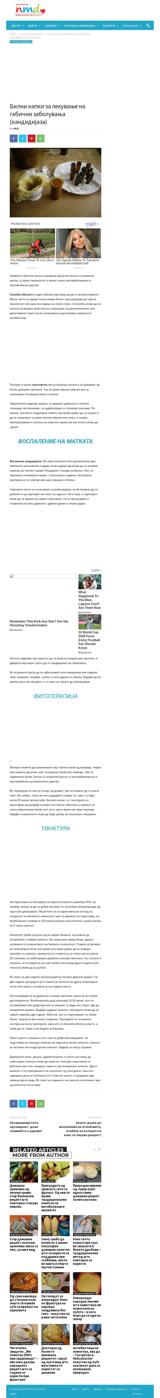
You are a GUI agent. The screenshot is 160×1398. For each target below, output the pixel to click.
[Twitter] (23, 138)
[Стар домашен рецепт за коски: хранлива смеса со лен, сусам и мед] (24, 1225)
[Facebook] (14, 138)
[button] (148, 25)
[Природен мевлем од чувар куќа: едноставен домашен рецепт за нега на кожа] (87, 1171)
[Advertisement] (55, 73)
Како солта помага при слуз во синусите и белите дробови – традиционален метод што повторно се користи (87, 1251)
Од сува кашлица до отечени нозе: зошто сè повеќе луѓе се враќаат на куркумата (24, 1303)
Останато (130, 25)
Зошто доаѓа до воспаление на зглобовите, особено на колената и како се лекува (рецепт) (80, 1129)
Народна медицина (79, 25)
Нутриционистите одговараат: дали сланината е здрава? (26, 1127)
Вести (16, 25)
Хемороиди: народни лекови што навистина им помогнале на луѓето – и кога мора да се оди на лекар (87, 1308)
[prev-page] (95, 1149)
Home (13, 34)
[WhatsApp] (40, 138)
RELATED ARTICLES (38, 1150)
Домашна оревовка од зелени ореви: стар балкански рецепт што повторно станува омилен (24, 1196)
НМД (16, 128)
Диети (32, 25)
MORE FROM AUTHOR (40, 1155)
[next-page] (99, 1149)
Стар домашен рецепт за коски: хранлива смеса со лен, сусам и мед (24, 1244)
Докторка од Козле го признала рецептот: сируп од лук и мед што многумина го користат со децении (54, 1360)
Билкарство (17, 1181)
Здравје (50, 25)
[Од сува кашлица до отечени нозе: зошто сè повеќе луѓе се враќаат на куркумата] (24, 1282)
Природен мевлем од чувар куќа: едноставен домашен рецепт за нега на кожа (87, 1192)
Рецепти (109, 25)
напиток (46, 1234)
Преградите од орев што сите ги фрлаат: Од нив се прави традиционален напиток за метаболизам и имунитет (55, 1197)
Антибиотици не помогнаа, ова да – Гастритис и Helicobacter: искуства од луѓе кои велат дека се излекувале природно (86, 1360)
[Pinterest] (32, 138)
